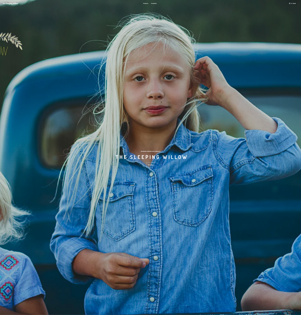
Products (145, 3)
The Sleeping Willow (10, 3)
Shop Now (150, 165)
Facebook (154, 3)
